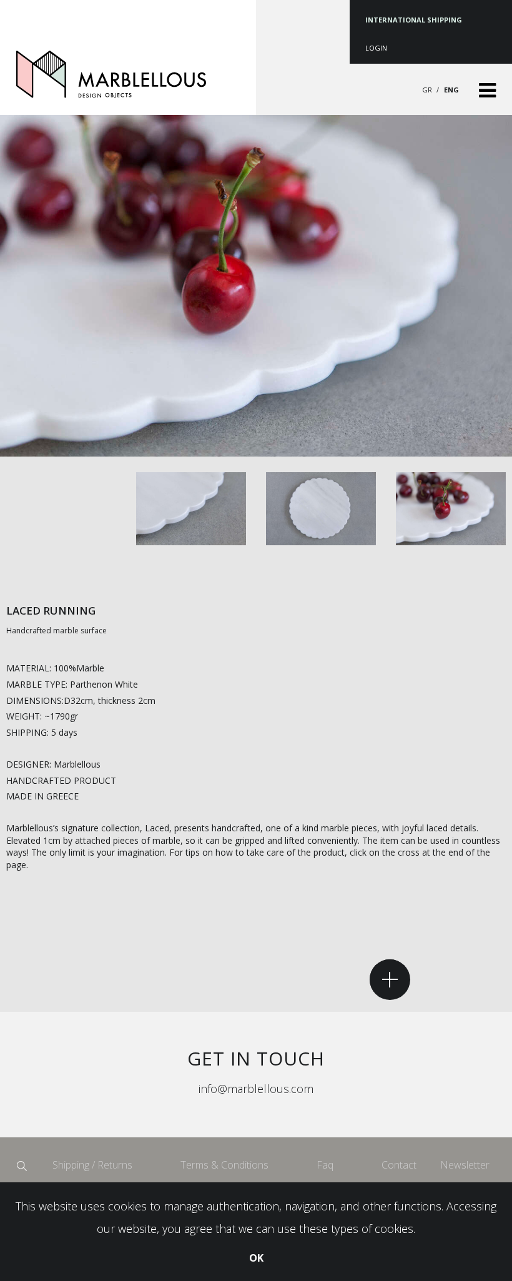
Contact (399, 1165)
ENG (451, 89)
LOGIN (376, 47)
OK (256, 1258)
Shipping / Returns (92, 1165)
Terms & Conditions (224, 1165)
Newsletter (465, 1165)
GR (428, 89)
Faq (325, 1165)
